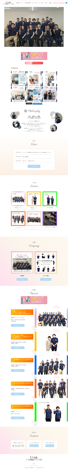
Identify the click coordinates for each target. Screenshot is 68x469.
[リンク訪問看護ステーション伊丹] (8, 3)
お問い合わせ (34, 445)
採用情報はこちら (17, 325)
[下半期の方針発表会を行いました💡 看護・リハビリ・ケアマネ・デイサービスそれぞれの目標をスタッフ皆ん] (18, 94)
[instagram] (34, 463)
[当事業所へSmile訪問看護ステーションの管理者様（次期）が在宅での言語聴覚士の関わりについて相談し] (49, 94)
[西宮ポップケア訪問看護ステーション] (34, 218)
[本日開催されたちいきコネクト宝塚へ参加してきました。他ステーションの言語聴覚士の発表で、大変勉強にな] (34, 94)
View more (34, 166)
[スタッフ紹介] (46, 262)
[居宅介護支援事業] (50, 199)
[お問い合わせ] (34, 56)
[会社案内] (22, 262)
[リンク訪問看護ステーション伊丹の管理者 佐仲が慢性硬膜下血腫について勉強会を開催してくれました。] (18, 78)
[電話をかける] (18, 445)
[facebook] (33, 463)
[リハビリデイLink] (18, 218)
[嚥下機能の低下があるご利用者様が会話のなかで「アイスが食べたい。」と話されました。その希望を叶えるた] (49, 78)
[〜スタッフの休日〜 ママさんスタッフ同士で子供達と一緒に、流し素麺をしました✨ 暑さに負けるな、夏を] (34, 78)
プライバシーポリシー (34, 465)
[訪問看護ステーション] (18, 199)
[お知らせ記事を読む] (34, 199)
